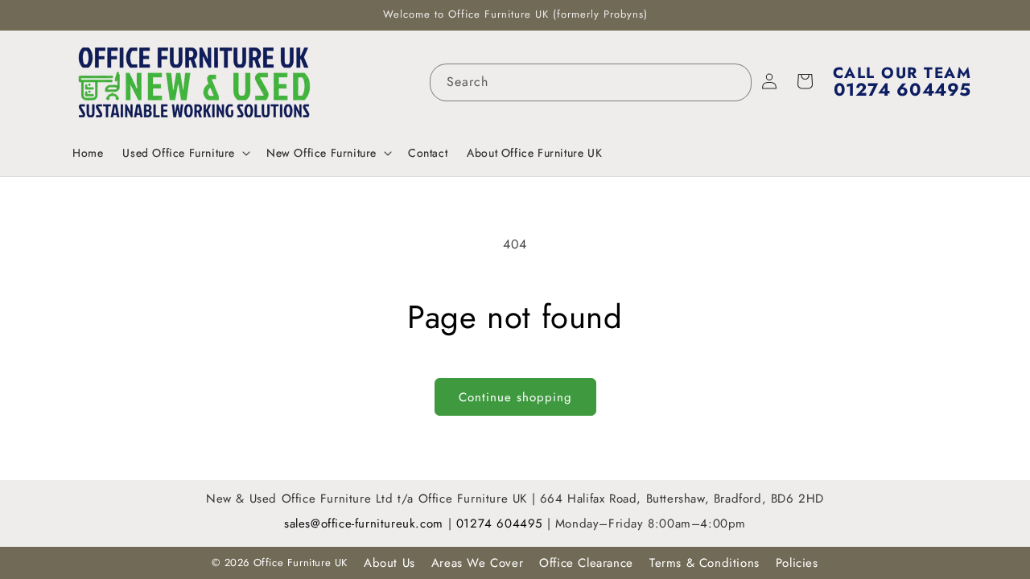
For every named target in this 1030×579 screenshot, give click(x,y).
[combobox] (591, 82)
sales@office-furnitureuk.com (363, 523)
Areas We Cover (477, 563)
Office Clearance (586, 563)
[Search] (733, 82)
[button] (185, 153)
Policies (797, 563)
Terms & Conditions (704, 563)
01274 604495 (501, 523)
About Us (389, 563)
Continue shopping (515, 397)
